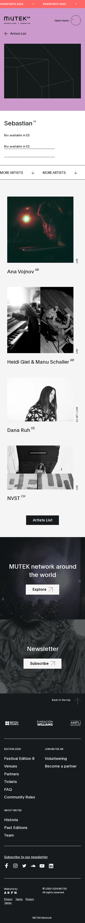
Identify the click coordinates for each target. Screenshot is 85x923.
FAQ (8, 789)
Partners (11, 773)
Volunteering (56, 758)
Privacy (8, 899)
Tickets (10, 781)
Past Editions (15, 827)
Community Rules (19, 796)
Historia (11, 819)
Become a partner (61, 765)
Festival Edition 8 (19, 758)
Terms (19, 899)
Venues (10, 765)
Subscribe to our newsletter (26, 857)
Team (9, 834)
